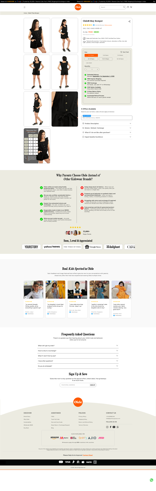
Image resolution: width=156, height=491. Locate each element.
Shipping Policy (83, 419)
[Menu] (24, 7)
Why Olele (26, 419)
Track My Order (55, 419)
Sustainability (27, 422)
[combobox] (112, 7)
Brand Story (27, 416)
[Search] (124, 7)
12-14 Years (122, 59)
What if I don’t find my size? (47, 356)
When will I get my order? (46, 346)
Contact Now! (88, 455)
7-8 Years (122, 56)
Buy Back (26, 428)
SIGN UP (92, 385)
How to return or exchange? (47, 351)
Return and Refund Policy (86, 422)
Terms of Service (83, 425)
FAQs (52, 416)
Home (25, 13)
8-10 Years (91, 59)
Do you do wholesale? (45, 366)
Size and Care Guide (56, 422)
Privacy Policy (82, 416)
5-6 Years (107, 56)
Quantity (87, 66)
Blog (52, 428)
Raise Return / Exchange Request (60, 425)
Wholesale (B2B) (28, 425)
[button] (87, 25)
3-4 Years (91, 55)
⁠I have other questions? (45, 361)
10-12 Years (105, 59)
